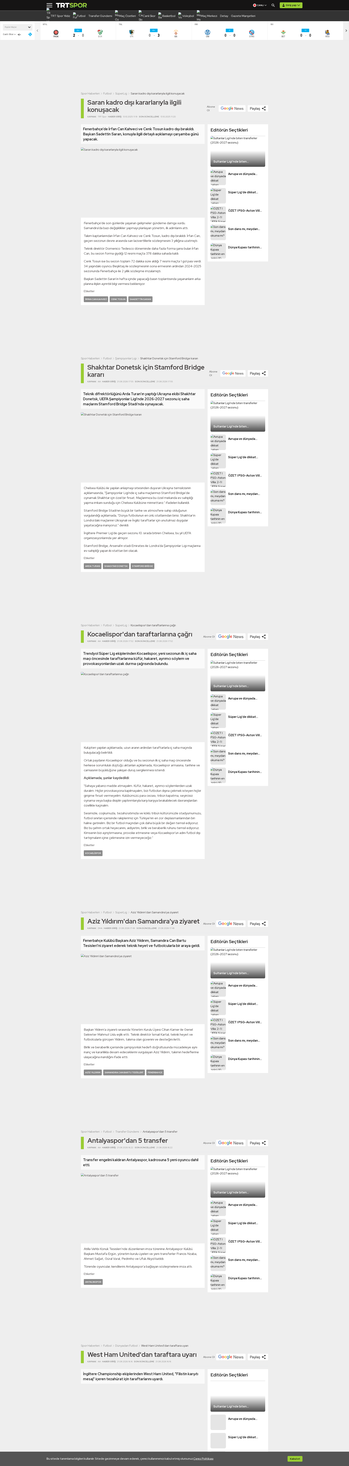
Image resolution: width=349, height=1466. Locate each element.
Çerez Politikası (203, 1459)
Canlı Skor (8, 34)
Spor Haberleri (90, 93)
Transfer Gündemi (127, 1132)
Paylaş (255, 108)
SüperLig (121, 93)
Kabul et (295, 1458)
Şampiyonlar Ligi (126, 358)
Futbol (107, 93)
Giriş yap (291, 5)
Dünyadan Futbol (126, 1346)
